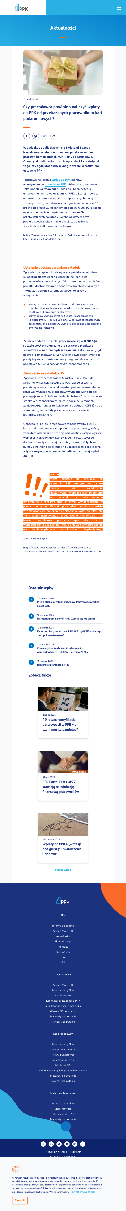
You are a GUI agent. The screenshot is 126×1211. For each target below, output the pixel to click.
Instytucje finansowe (63, 1093)
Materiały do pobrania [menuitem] (63, 1016)
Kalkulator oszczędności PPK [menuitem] (63, 1001)
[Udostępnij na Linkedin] (45, 136)
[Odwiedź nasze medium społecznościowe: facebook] (43, 1144)
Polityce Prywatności (82, 1192)
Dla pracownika (63, 974)
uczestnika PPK (55, 185)
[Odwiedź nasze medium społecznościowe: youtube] (67, 1144)
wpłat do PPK (61, 180)
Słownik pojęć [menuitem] (63, 941)
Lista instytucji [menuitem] (63, 1109)
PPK (63, 915)
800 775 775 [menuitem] (63, 952)
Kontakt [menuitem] (63, 947)
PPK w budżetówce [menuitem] (63, 1055)
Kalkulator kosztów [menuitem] (63, 1060)
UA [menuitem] (63, 957)
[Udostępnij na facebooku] (27, 136)
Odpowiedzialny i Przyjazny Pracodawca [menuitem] (63, 1070)
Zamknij (20, 1200)
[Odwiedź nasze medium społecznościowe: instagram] (74, 1144)
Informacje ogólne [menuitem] (63, 926)
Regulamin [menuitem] (75, 1152)
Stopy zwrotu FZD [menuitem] (63, 1114)
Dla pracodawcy (63, 1034)
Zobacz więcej (63, 870)
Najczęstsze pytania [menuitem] (63, 1022)
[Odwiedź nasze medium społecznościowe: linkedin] (51, 1144)
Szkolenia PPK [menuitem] (63, 995)
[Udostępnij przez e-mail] (54, 136)
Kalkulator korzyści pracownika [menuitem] (63, 1006)
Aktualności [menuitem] (63, 936)
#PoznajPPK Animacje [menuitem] (63, 1011)
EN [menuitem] (63, 962)
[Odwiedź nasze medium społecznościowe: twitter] (59, 1144)
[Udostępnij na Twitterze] (36, 136)
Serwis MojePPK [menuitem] (63, 931)
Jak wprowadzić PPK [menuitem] (63, 1049)
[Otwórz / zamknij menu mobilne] (119, 8)
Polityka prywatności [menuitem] (56, 1152)
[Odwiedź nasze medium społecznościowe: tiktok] (82, 1144)
